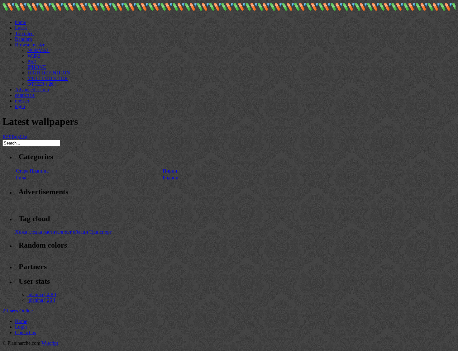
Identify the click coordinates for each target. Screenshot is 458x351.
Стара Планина (32, 170)
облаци (80, 232)
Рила (21, 177)
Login (21, 327)
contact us (25, 95)
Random (23, 39)
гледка (35, 232)
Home (21, 321)
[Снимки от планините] (8, 9)
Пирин (170, 170)
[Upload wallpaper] (17, 16)
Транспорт (100, 232)
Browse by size (30, 44)
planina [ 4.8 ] (42, 294)
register (22, 100)
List (23, 137)
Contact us (25, 332)
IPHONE (36, 67)
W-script (49, 343)
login (20, 106)
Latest (21, 28)
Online (17, 310)
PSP (31, 61)
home (20, 22)
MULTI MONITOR (47, 78)
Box (16, 137)
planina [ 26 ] (42, 300)
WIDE (34, 56)
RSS (7, 137)
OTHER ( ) (41, 84)
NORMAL (38, 50)
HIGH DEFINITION (48, 72)
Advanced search (32, 89)
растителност (57, 232)
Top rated (24, 33)
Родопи (171, 177)
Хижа (21, 232)
